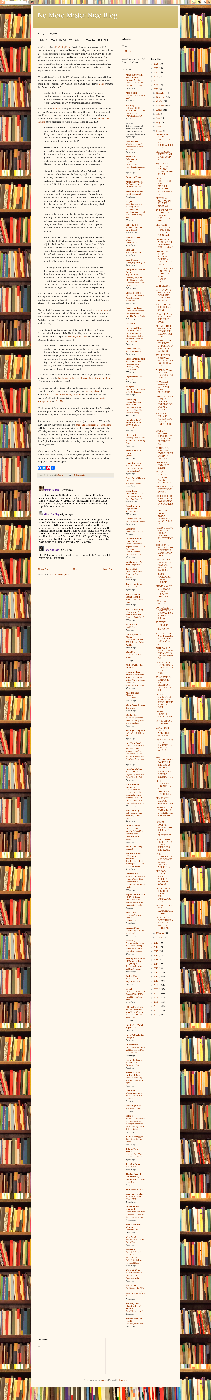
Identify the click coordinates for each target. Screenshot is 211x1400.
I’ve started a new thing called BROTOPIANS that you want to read (135, 1214)
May (158, 122)
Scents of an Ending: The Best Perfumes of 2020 (134, 1080)
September (161, 105)
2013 (156, 968)
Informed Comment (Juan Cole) (135, 540)
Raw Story (130, 940)
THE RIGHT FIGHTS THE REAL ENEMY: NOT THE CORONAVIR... (164, 229)
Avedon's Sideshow (134, 191)
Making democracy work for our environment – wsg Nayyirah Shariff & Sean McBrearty (134, 407)
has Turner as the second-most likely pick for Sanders (84, 377)
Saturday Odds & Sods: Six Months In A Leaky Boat (135, 440)
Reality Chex (132, 976)
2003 (156, 1010)
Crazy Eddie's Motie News (135, 271)
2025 (156, 68)
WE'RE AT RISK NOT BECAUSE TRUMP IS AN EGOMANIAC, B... (164, 638)
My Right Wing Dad (135, 730)
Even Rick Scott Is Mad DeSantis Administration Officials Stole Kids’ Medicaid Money (134, 1257)
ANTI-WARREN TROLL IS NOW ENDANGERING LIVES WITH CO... (164, 653)
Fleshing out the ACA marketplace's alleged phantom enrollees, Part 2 (135, 1292)
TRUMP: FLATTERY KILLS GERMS (164, 714)
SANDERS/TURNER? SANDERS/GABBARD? (164, 909)
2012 (156, 972)
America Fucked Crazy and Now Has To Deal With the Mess (135, 1050)
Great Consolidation (135, 478)
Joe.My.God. (132, 568)
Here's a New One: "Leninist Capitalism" (135, 615)
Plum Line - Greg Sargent (134, 847)
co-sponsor (103, 309)
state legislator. (93, 391)
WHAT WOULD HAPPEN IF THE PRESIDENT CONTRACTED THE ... (164, 683)
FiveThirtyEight (62, 47)
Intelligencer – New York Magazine (135, 563)
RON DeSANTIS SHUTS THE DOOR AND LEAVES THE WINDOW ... (163, 295)
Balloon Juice (132, 224)
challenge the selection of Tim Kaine (93, 424)
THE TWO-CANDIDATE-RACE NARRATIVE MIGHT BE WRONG (163, 878)
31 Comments (79, 475)
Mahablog (130, 652)
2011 (156, 976)
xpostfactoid (131, 1285)
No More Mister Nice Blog (77, 14)
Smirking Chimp (134, 1105)
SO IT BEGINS (163, 285)
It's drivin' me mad (133, 193)
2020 (156, 89)
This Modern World (135, 1189)
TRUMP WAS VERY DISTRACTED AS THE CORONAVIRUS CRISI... (164, 141)
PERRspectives (133, 825)
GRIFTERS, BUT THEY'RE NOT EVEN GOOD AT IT (164, 155)
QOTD (129, 455)
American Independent (131, 158)
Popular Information (135, 894)
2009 (156, 984)
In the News (131, 1166)
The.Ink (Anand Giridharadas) (133, 1175)
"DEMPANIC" (162, 629)
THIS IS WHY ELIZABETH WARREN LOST (164, 801)
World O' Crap (133, 1270)
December (161, 92)
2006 (156, 997)
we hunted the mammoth (132, 1208)
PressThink (131, 912)
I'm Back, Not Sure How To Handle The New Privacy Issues (134, 82)
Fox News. (61, 401)
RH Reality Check (134, 1007)
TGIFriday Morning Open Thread (134, 228)
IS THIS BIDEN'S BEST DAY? (164, 722)
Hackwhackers (132, 490)
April (159, 126)
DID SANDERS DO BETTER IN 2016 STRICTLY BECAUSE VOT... (164, 667)
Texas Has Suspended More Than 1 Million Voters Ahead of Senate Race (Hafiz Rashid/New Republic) (135, 680)
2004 (156, 1005)
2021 (156, 84)
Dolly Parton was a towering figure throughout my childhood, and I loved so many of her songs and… (135, 210)
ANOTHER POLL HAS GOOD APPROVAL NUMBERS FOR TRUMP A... (164, 168)
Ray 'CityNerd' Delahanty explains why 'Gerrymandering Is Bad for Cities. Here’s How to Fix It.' (135, 280)
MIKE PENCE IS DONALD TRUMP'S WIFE (164, 774)
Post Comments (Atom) (60, 574)
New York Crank (134, 743)
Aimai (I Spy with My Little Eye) (134, 76)
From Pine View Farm (133, 452)
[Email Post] (70, 475)
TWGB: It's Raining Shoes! (134, 1140)
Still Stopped (131, 586)
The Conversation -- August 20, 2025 (134, 980)
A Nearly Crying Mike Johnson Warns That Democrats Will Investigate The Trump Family (135, 881)
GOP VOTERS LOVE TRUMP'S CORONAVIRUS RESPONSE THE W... (164, 612)
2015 (156, 959)
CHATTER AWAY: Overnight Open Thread (134, 574)
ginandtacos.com (133, 462)
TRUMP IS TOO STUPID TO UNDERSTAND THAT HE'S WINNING (164, 345)
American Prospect (134, 177)
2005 (156, 1001)
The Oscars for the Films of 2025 (133, 1197)
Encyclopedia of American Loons (133, 421)
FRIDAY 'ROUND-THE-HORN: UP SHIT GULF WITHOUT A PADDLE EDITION (135, 111)
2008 (156, 989)
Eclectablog (131, 399)
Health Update (132, 627)
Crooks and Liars (134, 308)
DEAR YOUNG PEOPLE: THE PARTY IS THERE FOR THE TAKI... (164, 844)
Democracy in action (134, 531)
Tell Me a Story (133, 1164)
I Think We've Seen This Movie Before (134, 482)
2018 (156, 946)
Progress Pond (132, 927)
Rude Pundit (132, 1044)
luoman (104, 1379)
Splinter (129, 1115)
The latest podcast (133, 252)
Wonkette (130, 1249)
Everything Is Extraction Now (132, 1063)
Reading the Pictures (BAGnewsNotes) (135, 959)
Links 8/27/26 (132, 697)
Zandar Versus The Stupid (134, 1320)
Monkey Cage (132, 715)
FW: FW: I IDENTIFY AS (135, 734)
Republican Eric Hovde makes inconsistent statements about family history (135, 165)
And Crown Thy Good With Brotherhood (135, 390)
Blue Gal (130, 249)
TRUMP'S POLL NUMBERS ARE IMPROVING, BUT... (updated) (164, 243)
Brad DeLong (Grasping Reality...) (135, 261)
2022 (156, 80)
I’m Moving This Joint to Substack (135, 931)
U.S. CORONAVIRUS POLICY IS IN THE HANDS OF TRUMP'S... (164, 762)
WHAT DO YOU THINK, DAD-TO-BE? (163, 307)
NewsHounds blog (134, 769)
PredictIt (57, 108)
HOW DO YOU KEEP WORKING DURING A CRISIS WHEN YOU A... (164, 258)
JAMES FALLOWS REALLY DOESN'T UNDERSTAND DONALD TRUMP (164, 403)
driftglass (130, 386)
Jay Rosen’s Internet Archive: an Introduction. (134, 917)
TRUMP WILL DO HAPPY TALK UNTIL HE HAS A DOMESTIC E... (164, 812)
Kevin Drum (131, 624)
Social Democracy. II (134, 1311)
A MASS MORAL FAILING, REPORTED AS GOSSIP (164, 373)
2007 (156, 993)
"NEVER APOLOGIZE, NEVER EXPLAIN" (163, 578)
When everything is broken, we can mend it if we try (135, 1095)
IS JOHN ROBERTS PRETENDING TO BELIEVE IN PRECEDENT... (164, 829)
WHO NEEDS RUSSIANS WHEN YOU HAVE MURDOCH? (163, 387)
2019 (156, 942)
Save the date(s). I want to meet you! (135, 1180)
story (77, 336)
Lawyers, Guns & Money (134, 635)
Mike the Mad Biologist (132, 694)
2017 (156, 951)
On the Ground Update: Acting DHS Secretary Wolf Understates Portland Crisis (134, 833)
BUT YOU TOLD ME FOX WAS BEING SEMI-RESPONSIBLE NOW (164, 331)
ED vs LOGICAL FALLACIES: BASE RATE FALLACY (134, 468)
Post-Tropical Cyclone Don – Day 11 (135, 1240)
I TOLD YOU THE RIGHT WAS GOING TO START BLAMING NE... (164, 275)
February (160, 933)
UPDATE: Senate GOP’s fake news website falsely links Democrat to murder (134, 901)
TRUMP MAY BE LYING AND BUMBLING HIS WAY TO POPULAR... (164, 591)
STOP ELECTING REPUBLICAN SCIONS (164, 489)
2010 (156, 980)
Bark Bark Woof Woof (133, 238)
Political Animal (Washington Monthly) (133, 856)
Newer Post (43, 569)
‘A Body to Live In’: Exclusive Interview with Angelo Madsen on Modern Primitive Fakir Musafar (134, 336)
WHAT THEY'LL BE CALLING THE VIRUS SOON (164, 317)
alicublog (130, 105)
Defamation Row (133, 1229)
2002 (156, 1014)
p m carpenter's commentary (133, 786)
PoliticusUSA (132, 873)
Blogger (122, 1379)
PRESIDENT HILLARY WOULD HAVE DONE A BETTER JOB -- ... (164, 420)
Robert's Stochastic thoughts (135, 1036)
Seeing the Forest (134, 1060)
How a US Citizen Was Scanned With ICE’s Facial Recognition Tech (135, 995)
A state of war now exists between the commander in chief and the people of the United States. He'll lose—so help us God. (135, 796)
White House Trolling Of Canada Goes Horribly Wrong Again (135, 313)
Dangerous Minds (134, 328)
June (158, 118)
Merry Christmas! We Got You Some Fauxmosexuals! (134, 1275)
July (158, 113)
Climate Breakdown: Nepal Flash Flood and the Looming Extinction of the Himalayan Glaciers (135, 549)
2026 (156, 63)
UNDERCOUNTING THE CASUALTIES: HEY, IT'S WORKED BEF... (164, 746)
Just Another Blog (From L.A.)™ (134, 610)
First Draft (131, 435)
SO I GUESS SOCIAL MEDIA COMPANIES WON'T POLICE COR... (164, 517)
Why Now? (131, 1236)
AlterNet (130, 123)
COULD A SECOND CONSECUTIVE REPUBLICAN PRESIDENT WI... (164, 437)
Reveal (129, 988)
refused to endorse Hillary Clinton (63, 394)
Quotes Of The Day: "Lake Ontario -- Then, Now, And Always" (135, 496)
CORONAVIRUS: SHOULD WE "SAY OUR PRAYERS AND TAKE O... (164, 564)
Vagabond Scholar (134, 1194)
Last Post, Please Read (135, 1323)
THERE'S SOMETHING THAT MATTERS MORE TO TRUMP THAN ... (164, 186)
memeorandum (133, 672)
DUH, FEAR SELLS (161, 602)
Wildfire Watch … (133, 511)
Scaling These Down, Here (135, 600)
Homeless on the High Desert (133, 507)
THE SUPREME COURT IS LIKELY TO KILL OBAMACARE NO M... (163, 895)
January (160, 937)
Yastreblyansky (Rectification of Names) (133, 1306)
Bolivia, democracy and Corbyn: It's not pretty (134, 815)
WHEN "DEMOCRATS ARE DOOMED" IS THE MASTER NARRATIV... (164, 860)
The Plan (129, 379)
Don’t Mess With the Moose (134, 656)
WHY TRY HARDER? (162, 623)
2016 (156, 955)
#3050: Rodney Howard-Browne (133, 426)
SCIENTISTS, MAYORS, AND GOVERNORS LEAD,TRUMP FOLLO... (164, 550)
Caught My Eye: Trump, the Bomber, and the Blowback (134, 966)
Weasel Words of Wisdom (133, 1225)
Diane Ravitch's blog (135, 358)
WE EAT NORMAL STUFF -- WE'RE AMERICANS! (163, 477)
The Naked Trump (133, 1108)
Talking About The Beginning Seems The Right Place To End (135, 774)
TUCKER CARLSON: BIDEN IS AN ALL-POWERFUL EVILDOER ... (163, 787)
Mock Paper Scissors (135, 705)
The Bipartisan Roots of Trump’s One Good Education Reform (135, 864)
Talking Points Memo (132, 1150)
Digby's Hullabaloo (134, 376)
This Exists (130, 707)
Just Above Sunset (134, 584)
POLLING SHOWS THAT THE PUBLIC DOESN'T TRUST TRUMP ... (164, 534)
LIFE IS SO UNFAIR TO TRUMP (162, 465)
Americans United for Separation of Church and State (134, 184)
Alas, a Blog (131, 92)
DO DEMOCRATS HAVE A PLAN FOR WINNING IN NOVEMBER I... (164, 501)
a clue (101, 83)
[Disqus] (75, 523)
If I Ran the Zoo (133, 518)
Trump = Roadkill (133, 351)
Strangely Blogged (134, 1136)
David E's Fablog (133, 348)
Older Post (107, 569)
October (160, 101)
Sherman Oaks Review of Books (133, 1074)
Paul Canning (132, 810)
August (159, 109)
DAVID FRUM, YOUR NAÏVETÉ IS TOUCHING (163, 731)
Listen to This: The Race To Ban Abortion (135, 1155)
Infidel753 (130, 528)
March (159, 130)
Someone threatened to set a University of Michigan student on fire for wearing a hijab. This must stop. (135, 1123)
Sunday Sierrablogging (135, 521)
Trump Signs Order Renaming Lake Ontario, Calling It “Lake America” (133, 365)
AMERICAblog (133, 141)
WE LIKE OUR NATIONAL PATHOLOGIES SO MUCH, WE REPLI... (164, 360)
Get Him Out (131, 242)
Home (75, 569)
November (161, 97)
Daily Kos (130, 323)
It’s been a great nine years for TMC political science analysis (135, 720)
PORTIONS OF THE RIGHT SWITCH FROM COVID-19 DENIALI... (164, 453)
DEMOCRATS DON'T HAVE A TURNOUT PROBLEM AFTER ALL (164, 922)
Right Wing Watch (134, 1024)
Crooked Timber (133, 292)
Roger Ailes (131, 1027)
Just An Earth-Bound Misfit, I (133, 595)
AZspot (129, 201)
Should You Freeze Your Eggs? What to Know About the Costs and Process (135, 1013)
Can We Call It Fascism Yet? (135, 96)
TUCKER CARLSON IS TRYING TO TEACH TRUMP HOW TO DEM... (164, 701)
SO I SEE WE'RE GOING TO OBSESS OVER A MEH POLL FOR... (164, 215)
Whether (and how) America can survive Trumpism (134, 147)
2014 (156, 963)
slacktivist (130, 1090)
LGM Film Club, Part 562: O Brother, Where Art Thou (135, 642)
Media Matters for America (134, 666)
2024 (156, 72)
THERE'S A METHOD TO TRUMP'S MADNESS (163, 202)
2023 (156, 76)
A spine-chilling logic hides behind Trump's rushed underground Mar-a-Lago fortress (135, 946)
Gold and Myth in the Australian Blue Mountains (135, 298)
